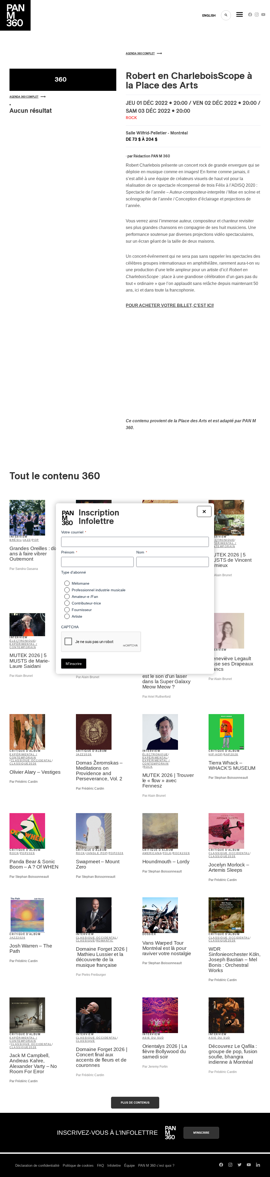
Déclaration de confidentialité (37, 1165)
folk (167, 853)
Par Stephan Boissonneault (228, 778)
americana (152, 853)
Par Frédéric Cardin (23, 782)
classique (19, 763)
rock (148, 766)
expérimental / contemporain (222, 545)
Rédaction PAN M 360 (151, 156)
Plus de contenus (135, 1102)
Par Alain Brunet (220, 575)
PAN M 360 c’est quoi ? (156, 1165)
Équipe (129, 1165)
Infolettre (114, 1165)
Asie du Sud (153, 1037)
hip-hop (216, 754)
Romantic (104, 940)
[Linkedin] (258, 1165)
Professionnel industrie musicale (99, 590)
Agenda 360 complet (23, 97)
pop (35, 539)
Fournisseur (82, 610)
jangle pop (96, 853)
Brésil (15, 539)
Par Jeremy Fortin (155, 1066)
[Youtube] (263, 15)
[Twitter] (240, 1165)
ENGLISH (209, 15)
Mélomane (80, 583)
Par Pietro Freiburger (91, 975)
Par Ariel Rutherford (156, 696)
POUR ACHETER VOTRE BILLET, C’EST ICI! (170, 305)
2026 (33, 763)
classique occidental (31, 760)
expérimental (155, 757)
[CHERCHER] (226, 15)
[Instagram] (257, 15)
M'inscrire (201, 1132)
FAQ (100, 1165)
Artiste (77, 616)
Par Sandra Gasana (23, 569)
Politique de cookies (78, 1165)
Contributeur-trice (86, 603)
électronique (221, 539)
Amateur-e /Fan (85, 596)
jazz (27, 539)
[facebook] (250, 15)
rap (227, 754)
